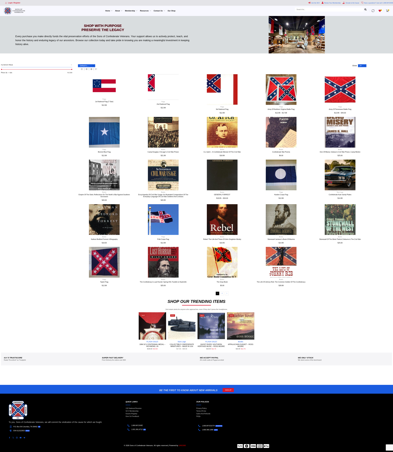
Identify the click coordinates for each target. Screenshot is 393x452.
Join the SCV (315, 3)
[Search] (365, 10)
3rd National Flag (222, 109)
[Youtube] (20, 437)
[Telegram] (24, 437)
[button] (12, 3)
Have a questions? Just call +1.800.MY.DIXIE (378, 3)
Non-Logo (340, 192)
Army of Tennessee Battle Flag (340, 109)
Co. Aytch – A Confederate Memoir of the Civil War (222, 152)
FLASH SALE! (152, 342)
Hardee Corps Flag (281, 194)
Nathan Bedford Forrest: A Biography (104, 239)
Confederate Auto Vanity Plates (340, 194)
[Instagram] (17, 437)
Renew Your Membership (332, 3)
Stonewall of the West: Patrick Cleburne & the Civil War (340, 239)
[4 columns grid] (91, 69)
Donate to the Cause (352, 3)
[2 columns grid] (82, 69)
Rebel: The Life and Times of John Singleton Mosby (222, 239)
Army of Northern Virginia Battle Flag (281, 109)
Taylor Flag (104, 282)
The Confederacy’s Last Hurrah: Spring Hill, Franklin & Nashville (163, 282)
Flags (104, 99)
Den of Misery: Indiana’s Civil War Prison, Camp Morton (340, 152)
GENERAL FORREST (222, 194)
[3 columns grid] (86, 69)
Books (163, 149)
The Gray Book (222, 282)
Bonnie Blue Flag (104, 152)
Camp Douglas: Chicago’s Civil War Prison (163, 152)
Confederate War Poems (281, 152)
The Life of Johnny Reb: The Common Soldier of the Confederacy (281, 282)
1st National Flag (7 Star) (104, 101)
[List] (96, 69)
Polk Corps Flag (163, 239)
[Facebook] (9, 437)
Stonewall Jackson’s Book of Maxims (281, 239)
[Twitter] (13, 437)
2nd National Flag (163, 104)
